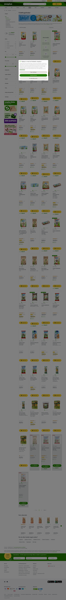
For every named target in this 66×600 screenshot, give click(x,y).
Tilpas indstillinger (33, 72)
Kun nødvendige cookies (33, 78)
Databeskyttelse (22, 69)
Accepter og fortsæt (33, 75)
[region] (33, 70)
